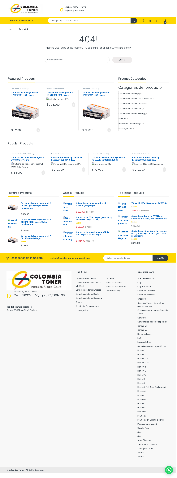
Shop (139, 432)
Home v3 (141, 383)
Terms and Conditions (147, 444)
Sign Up (160, 258)
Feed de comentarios (116, 286)
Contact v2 (142, 330)
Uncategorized (125, 128)
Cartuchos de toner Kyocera (131, 103)
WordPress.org (113, 290)
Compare (141, 318)
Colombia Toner (16, 470)
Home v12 (141, 371)
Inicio (10, 29)
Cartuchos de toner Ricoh (130, 108)
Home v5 (141, 395)
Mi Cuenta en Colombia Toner (150, 420)
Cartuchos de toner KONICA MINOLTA (135, 98)
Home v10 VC (143, 362)
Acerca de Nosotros (146, 278)
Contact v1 (142, 326)
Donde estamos (144, 334)
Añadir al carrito (37, 130)
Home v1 (141, 350)
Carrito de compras (146, 294)
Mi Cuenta (141, 416)
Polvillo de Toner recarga (130, 123)
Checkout (141, 299)
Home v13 (141, 375)
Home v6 (141, 399)
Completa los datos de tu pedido (152, 322)
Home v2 (141, 379)
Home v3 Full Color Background (151, 387)
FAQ (139, 338)
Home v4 (141, 391)
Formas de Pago (144, 342)
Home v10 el (142, 358)
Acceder (110, 278)
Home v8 (141, 407)
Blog (139, 282)
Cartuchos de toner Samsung (132, 113)
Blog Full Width (144, 286)
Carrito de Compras (146, 290)
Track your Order (145, 448)
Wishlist (140, 452)
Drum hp (122, 118)
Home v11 (141, 367)
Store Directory (144, 440)
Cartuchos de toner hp (20, 89)
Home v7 (141, 403)
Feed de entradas (114, 282)
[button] (169, 470)
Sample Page (143, 428)
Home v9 (141, 411)
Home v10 (141, 354)
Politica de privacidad (147, 424)
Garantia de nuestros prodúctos (151, 346)
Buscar (122, 60)
